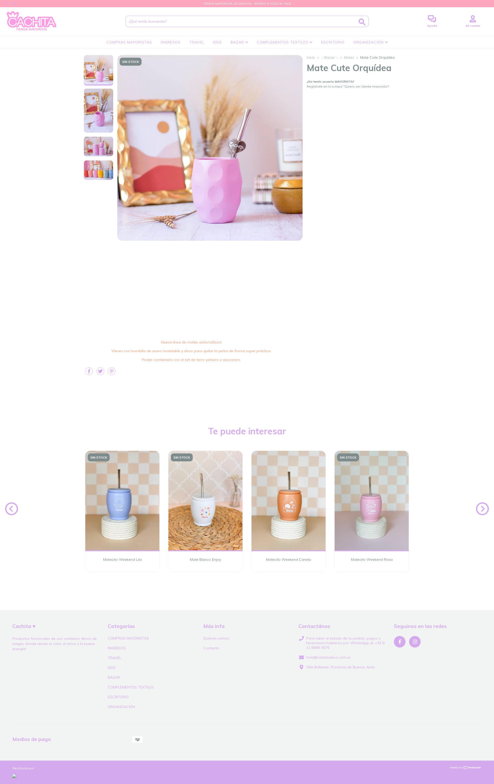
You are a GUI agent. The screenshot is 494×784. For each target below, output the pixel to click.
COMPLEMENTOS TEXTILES (283, 42)
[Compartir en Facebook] (89, 373)
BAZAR (238, 42)
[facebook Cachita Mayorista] (7, 3)
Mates (349, 57)
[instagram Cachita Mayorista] (14, 3)
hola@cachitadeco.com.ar (328, 657)
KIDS (217, 42)
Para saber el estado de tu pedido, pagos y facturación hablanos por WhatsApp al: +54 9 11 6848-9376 (345, 643)
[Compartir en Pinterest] (112, 373)
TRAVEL (196, 42)
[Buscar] (362, 22)
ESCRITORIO (333, 42)
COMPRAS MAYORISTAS (129, 42)
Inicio (311, 57)
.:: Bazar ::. (329, 57)
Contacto (211, 648)
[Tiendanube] (465, 768)
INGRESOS (171, 42)
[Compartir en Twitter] (100, 373)
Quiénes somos (216, 638)
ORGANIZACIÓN (369, 42)
